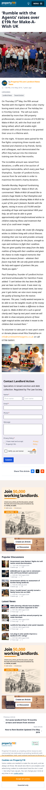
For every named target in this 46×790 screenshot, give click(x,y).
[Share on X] (37, 471)
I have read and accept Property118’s (22, 442)
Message (7, 422)
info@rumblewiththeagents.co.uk (17, 336)
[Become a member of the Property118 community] (23, 511)
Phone (6, 413)
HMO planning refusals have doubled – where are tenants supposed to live (25, 607)
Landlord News (7, 95)
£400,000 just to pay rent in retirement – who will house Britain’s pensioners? (25, 572)
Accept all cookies (23, 779)
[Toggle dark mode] (28, 3)
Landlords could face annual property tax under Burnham (26, 616)
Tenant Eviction (19, 95)
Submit (8, 460)
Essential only (23, 785)
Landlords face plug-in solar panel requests (27, 625)
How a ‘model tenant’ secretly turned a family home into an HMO (25, 591)
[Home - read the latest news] (14, 3)
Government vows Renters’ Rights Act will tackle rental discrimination (26, 562)
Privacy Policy (9, 438)
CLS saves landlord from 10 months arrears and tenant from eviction (21, 721)
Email (6, 404)
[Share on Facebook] (32, 471)
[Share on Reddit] (42, 471)
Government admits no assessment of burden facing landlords (25, 582)
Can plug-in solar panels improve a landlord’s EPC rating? (23, 635)
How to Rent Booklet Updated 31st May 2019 (22, 731)
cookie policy (18, 773)
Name (6, 395)
